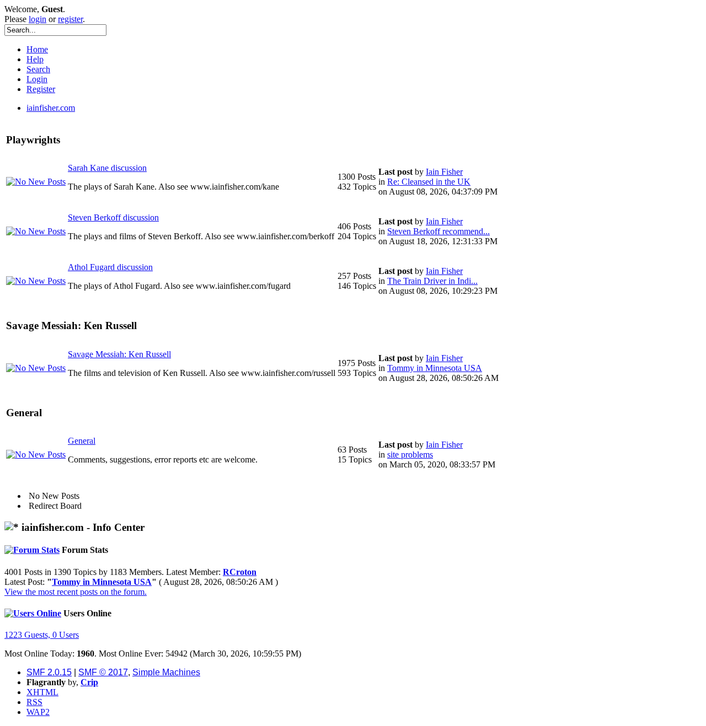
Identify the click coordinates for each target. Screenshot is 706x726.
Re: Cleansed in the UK (428, 181)
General (81, 440)
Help (35, 59)
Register (40, 89)
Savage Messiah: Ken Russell (119, 354)
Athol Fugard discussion (110, 267)
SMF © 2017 (103, 672)
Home (37, 49)
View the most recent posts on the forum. (75, 591)
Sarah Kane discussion (107, 168)
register (70, 19)
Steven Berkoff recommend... (438, 231)
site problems (410, 454)
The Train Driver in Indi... (432, 281)
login (37, 19)
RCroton (239, 572)
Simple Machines (166, 672)
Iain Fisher (444, 171)
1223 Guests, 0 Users (41, 634)
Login (36, 79)
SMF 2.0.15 (49, 672)
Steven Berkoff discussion (113, 217)
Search (38, 69)
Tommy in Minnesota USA (434, 368)
